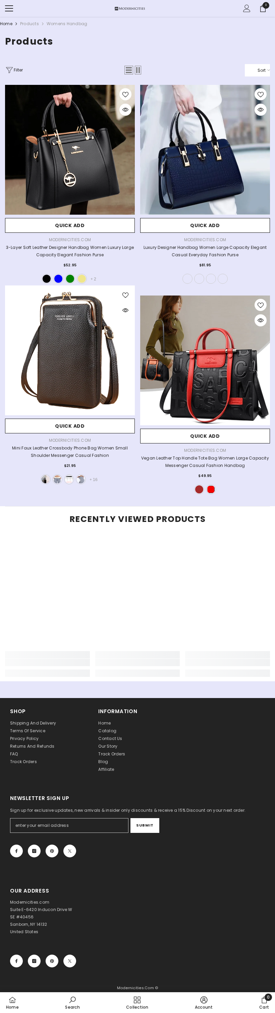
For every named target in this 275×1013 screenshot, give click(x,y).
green (70, 279)
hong (223, 279)
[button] (128, 70)
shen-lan (211, 279)
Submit (144, 825)
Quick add (70, 225)
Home (6, 23)
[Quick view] (125, 110)
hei (199, 279)
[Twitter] (69, 851)
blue (58, 279)
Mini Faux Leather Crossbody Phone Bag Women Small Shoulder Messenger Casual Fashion (70, 451)
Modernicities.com (70, 240)
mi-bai (187, 279)
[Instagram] (34, 851)
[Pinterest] (52, 851)
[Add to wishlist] (125, 94)
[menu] (9, 8)
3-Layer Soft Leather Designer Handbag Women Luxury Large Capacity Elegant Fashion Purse (70, 251)
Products (29, 23)
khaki (82, 279)
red (211, 489)
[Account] (247, 8)
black (47, 279)
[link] (47, 662)
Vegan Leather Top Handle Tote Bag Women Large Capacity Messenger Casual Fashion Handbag (205, 461)
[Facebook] (16, 851)
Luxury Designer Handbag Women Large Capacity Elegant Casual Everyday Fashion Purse (205, 251)
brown (199, 489)
